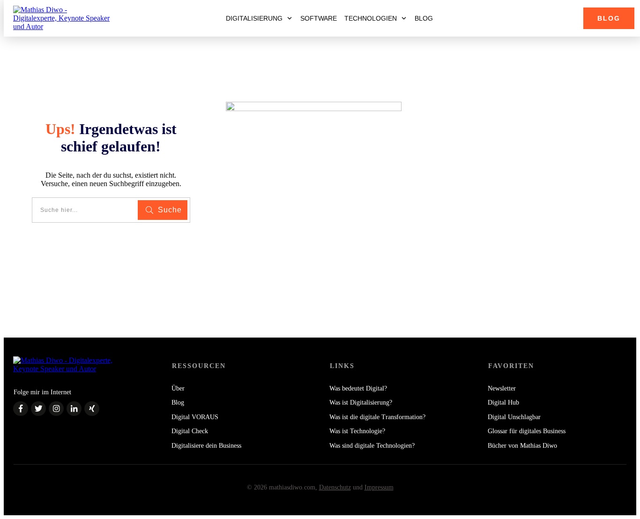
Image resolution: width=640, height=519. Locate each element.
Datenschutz (335, 487)
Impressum (379, 487)
